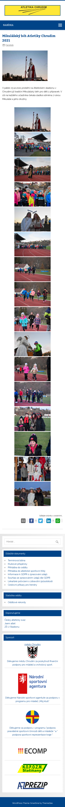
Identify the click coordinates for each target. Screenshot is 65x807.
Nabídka (8, 25)
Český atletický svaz (15, 620)
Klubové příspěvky (17, 564)
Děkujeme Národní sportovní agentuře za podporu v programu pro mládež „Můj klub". (32, 699)
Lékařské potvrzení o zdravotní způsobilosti (30, 581)
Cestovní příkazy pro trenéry (22, 584)
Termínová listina (16, 560)
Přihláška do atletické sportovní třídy (26, 571)
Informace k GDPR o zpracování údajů (27, 574)
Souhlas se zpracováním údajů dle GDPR (29, 577)
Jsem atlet (10, 623)
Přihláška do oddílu (18, 567)
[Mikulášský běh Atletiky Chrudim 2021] (32, 119)
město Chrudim (32, 644)
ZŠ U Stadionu (12, 626)
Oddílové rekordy (17, 602)
